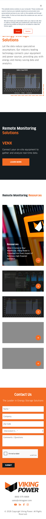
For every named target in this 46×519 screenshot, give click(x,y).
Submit (8, 465)
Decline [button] (27, 31)
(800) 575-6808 (22, 497)
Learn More (16, 162)
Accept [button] (18, 31)
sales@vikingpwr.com (22, 500)
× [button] (41, 5)
